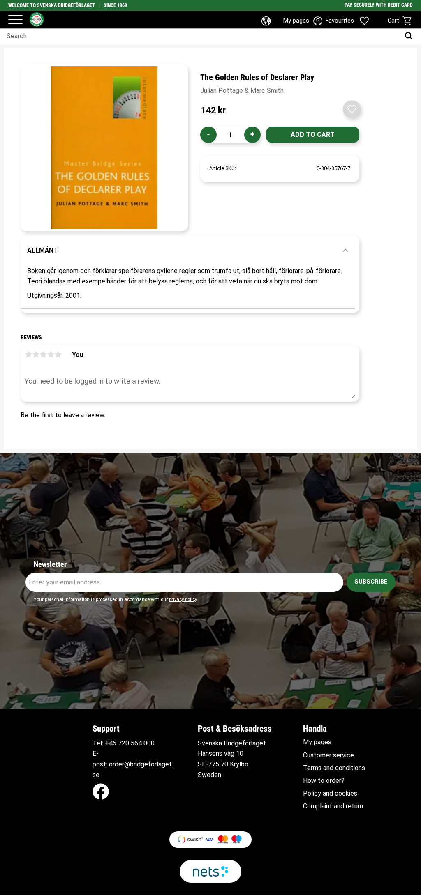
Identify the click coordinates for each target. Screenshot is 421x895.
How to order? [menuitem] (324, 781)
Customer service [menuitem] (328, 755)
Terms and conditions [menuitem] (334, 768)
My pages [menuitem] (317, 742)
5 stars (58, 354)
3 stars (43, 354)
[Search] (410, 36)
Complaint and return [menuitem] (333, 806)
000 (149, 743)
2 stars (35, 354)
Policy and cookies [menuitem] (330, 793)
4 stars (50, 354)
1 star (28, 354)
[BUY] (312, 135)
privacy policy (183, 599)
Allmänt (42, 250)
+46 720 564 (123, 743)
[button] (15, 20)
